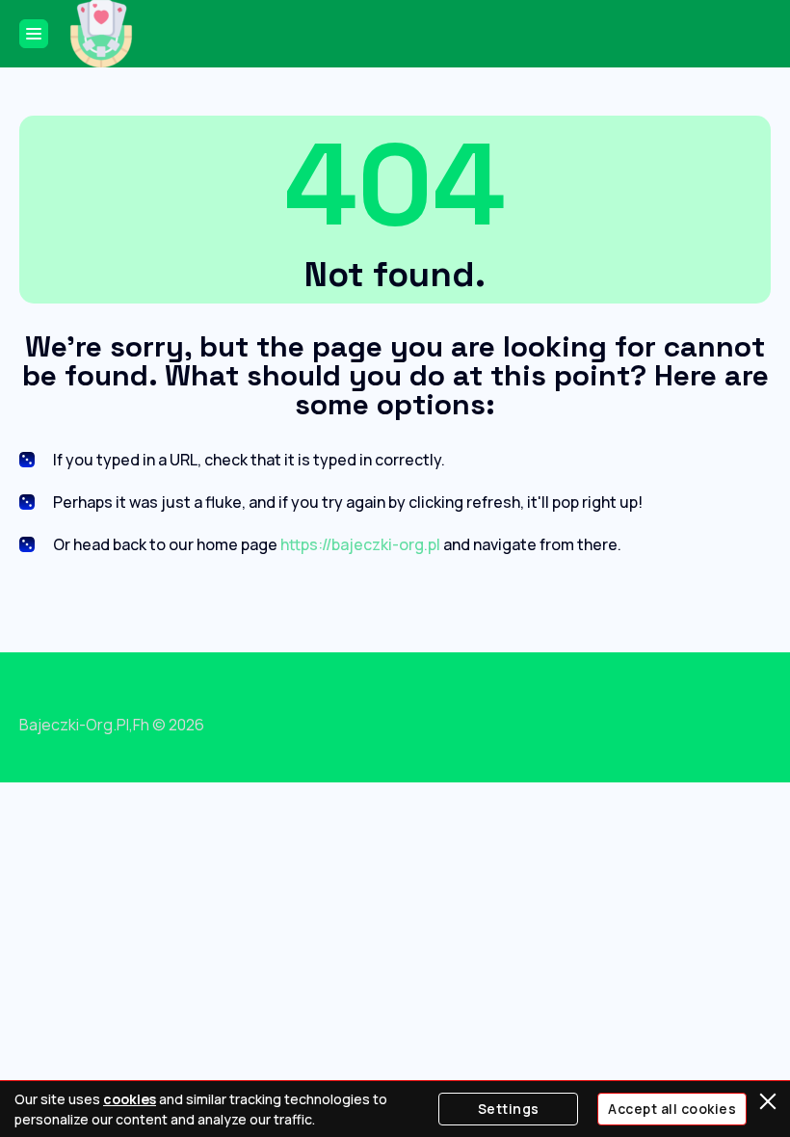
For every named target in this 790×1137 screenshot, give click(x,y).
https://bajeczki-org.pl (360, 544)
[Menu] (33, 33)
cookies (129, 1099)
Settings (509, 1108)
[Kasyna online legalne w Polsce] (101, 33)
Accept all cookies (672, 1108)
